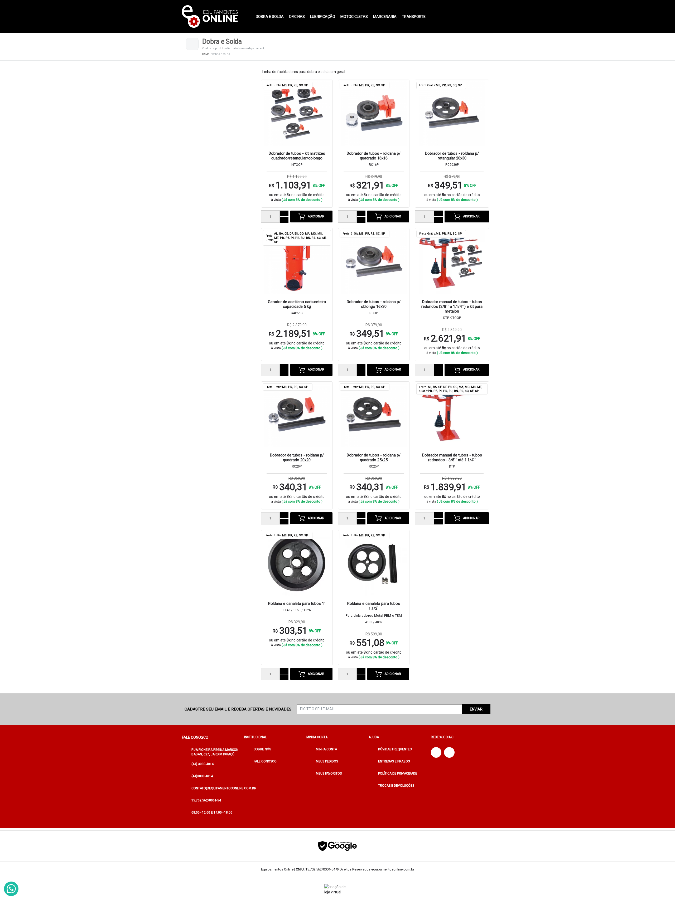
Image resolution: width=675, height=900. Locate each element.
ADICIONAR (316, 216)
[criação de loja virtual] (337, 889)
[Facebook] (436, 752)
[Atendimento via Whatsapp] (11, 889)
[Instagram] (449, 752)
